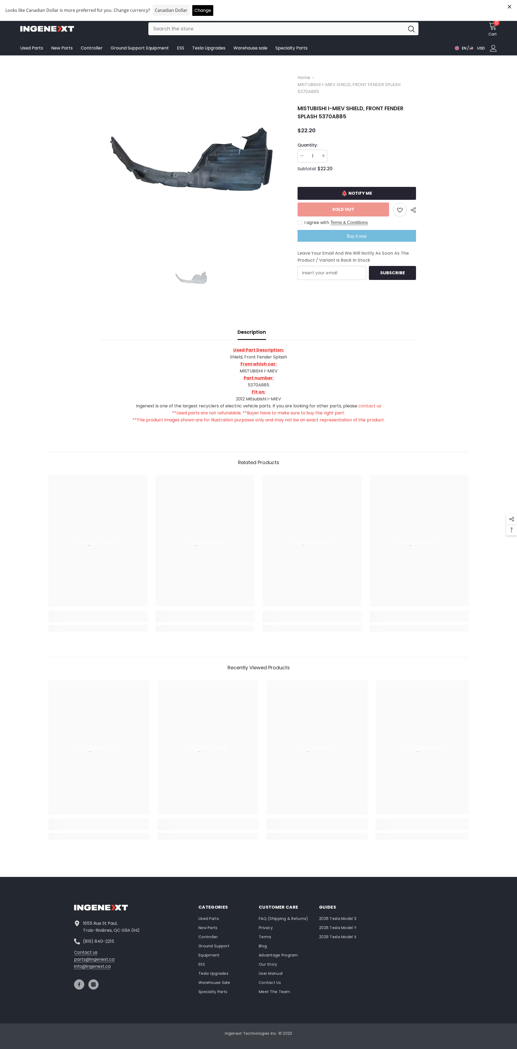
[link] (98, 619)
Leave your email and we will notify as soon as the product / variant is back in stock (353, 256)
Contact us (85, 952)
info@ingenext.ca (92, 966)
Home (304, 77)
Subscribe (392, 273)
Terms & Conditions (349, 222)
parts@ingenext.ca (94, 959)
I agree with (316, 222)
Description (251, 332)
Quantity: (308, 145)
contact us (369, 406)
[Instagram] (93, 984)
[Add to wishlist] (400, 209)
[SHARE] (411, 210)
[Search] (283, 28)
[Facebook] (79, 984)
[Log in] (493, 48)
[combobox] (276, 28)
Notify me (360, 193)
